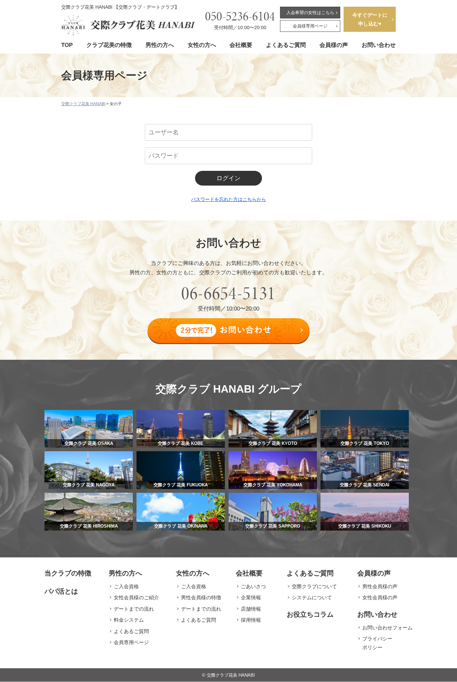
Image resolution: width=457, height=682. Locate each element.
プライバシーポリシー (377, 643)
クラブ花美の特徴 (109, 45)
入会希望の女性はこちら (310, 12)
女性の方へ (202, 45)
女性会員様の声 (379, 597)
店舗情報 (251, 609)
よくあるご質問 (286, 45)
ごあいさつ (253, 586)
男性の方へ (160, 45)
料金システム (129, 620)
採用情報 (251, 620)
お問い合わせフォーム (387, 627)
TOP (67, 45)
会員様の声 (333, 45)
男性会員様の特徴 (201, 597)
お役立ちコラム (310, 614)
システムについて (312, 597)
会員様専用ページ (310, 25)
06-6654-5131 (228, 293)
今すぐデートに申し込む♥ (369, 19)
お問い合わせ (379, 45)
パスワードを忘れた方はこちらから (228, 199)
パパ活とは (61, 591)
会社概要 (241, 45)
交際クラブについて (314, 586)
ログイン (228, 178)
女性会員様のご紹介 (136, 597)
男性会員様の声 (379, 586)
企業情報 (251, 597)
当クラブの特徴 (67, 573)
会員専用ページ (131, 642)
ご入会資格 (126, 586)
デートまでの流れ (134, 609)
